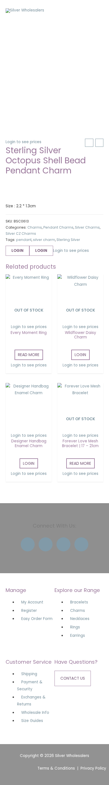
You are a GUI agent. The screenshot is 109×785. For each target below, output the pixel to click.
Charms (34, 227)
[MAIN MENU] (97, 11)
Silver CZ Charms (21, 233)
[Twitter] (46, 544)
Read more (28, 354)
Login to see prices (23, 142)
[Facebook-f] (28, 544)
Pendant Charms (58, 227)
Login (17, 250)
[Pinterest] (81, 544)
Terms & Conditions (56, 768)
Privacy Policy (93, 768)
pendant (24, 239)
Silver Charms (87, 227)
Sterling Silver (68, 239)
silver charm (44, 239)
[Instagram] (63, 544)
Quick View (28, 316)
